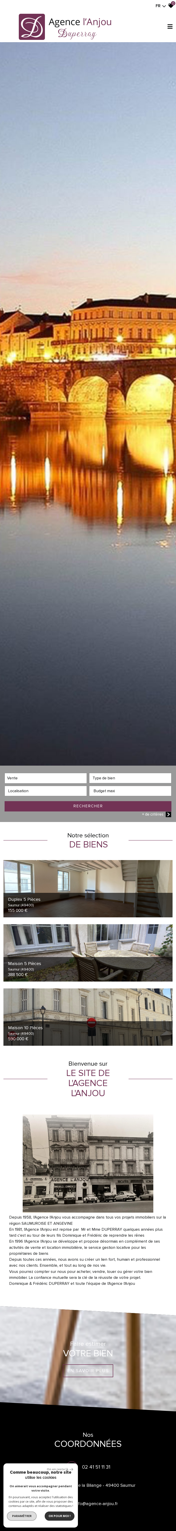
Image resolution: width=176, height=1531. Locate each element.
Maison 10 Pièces (25, 1030)
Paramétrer (22, 1516)
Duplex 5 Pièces (24, 902)
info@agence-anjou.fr (96, 1504)
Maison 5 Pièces (24, 966)
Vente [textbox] (12, 778)
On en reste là (57, 1469)
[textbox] (130, 778)
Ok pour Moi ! (60, 1516)
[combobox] (46, 778)
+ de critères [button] (152, 814)
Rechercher (88, 806)
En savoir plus (88, 1371)
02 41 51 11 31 (96, 1467)
